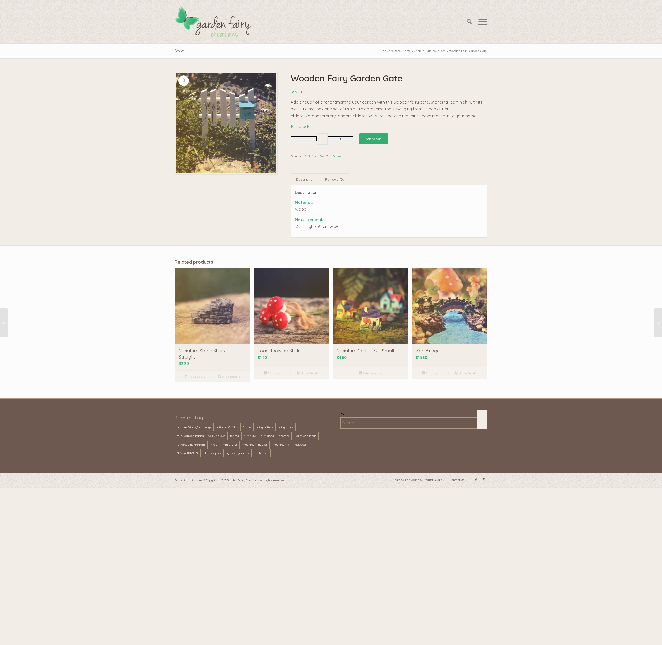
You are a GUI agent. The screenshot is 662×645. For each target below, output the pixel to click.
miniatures (229, 444)
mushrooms (280, 444)
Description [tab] (305, 179)
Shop (179, 51)
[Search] (469, 21)
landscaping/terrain (191, 444)
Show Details (230, 376)
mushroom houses (254, 444)
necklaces (300, 444)
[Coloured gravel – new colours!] (4, 322)
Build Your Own (315, 156)
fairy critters (264, 427)
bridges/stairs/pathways (194, 427)
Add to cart (373, 139)
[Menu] (481, 21)
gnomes (284, 436)
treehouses (261, 453)
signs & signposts (237, 453)
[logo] (214, 21)
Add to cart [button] (196, 376)
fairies (247, 427)
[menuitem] (469, 21)
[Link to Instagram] (483, 479)
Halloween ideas (305, 436)
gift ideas (267, 436)
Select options (372, 373)
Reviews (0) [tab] (334, 179)
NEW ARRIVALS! (187, 453)
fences (337, 156)
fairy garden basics (190, 436)
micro (213, 444)
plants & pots (212, 453)
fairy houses (216, 436)
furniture (250, 436)
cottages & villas (227, 427)
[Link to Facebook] (476, 479)
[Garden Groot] (658, 322)
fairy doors (285, 427)
